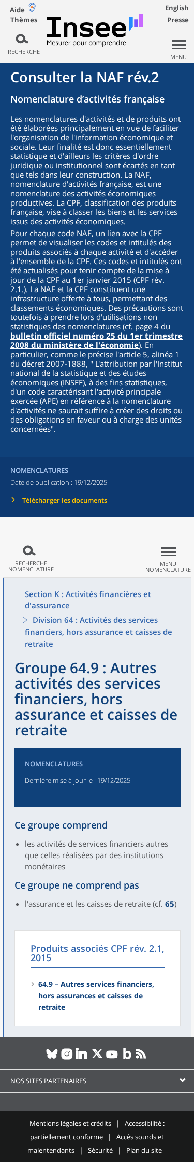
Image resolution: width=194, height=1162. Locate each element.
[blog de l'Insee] (127, 1058)
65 (169, 903)
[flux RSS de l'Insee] (142, 1058)
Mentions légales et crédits (70, 1123)
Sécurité (100, 1150)
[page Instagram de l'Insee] (67, 1058)
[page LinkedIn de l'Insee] (82, 1058)
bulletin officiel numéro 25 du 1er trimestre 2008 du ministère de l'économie (96, 340)
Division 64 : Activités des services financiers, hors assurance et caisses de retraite (98, 632)
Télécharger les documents (64, 500)
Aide (17, 9)
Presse (178, 19)
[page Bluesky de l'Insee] (52, 1058)
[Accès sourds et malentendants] (32, 9)
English (177, 7)
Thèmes (23, 20)
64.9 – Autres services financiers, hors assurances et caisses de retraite (96, 995)
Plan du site (144, 1150)
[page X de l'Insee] (97, 1058)
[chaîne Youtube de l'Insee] (112, 1058)
